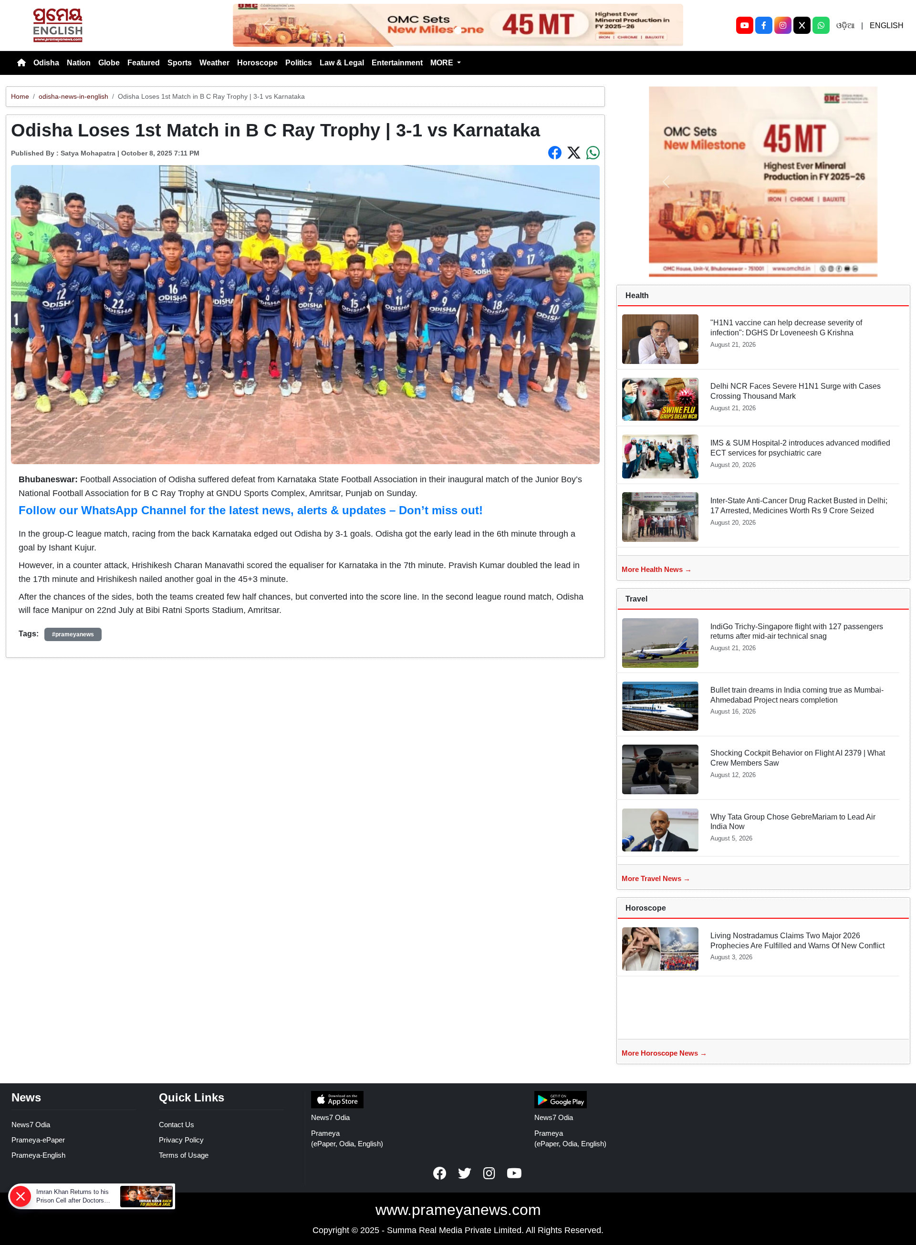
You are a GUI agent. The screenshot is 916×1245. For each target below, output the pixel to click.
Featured (143, 63)
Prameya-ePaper (38, 1140)
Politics (298, 63)
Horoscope (257, 63)
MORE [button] (442, 63)
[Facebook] (763, 25)
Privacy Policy (181, 1140)
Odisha (46, 63)
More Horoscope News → (664, 1053)
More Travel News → (656, 878)
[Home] (21, 63)
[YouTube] (744, 25)
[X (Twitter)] (802, 25)
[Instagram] (782, 25)
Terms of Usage (183, 1155)
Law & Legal (342, 63)
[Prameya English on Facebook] (439, 1173)
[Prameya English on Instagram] (489, 1173)
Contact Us (176, 1124)
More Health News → (657, 569)
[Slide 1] (458, 30)
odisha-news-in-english (73, 96)
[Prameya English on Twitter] (464, 1173)
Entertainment (397, 63)
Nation (79, 63)
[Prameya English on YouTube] (514, 1173)
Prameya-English (38, 1155)
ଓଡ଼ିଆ (845, 25)
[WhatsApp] (821, 25)
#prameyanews (73, 634)
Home (20, 96)
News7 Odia (30, 1124)
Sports (179, 63)
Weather (214, 63)
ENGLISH (887, 25)
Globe (109, 63)
